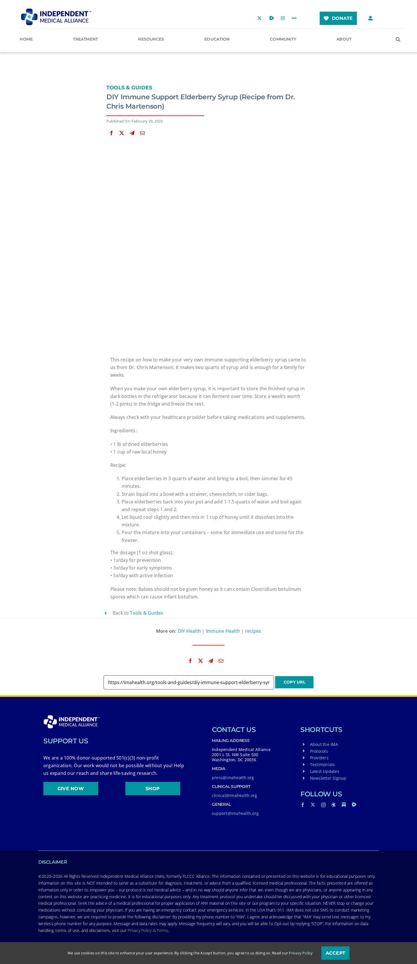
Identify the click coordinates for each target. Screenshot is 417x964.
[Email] (142, 133)
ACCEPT (335, 953)
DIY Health (189, 631)
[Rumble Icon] (354, 804)
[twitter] (313, 804)
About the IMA (324, 744)
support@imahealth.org (235, 813)
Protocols (319, 751)
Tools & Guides (129, 88)
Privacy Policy (301, 952)
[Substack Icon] (344, 804)
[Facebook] (111, 133)
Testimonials (322, 764)
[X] (122, 133)
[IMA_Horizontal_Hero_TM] (56, 10)
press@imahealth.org (233, 777)
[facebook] (302, 805)
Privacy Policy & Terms (148, 930)
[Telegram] (132, 133)
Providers (319, 757)
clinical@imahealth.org (234, 795)
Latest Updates (324, 771)
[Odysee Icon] (333, 804)
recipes (253, 631)
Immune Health (223, 631)
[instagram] (323, 805)
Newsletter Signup (328, 778)
